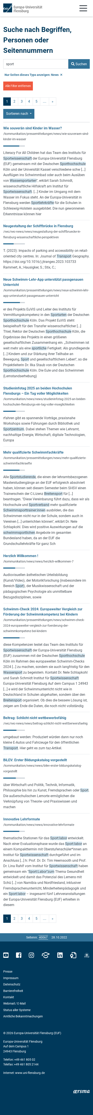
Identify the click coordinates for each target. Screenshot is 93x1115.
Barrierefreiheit (13, 991)
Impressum (10, 978)
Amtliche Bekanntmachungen (23, 1016)
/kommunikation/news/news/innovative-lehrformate (38, 824)
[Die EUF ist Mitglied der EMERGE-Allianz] (87, 955)
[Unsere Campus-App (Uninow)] (46, 955)
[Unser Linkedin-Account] (60, 955)
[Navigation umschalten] (83, 8)
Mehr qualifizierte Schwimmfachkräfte (33, 452)
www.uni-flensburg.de (30, 1073)
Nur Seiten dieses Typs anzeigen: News (32, 75)
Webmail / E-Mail (14, 1003)
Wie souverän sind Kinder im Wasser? (32, 128)
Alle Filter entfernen (18, 86)
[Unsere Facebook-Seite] (18, 955)
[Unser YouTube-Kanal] (6, 955)
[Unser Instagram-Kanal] (31, 955)
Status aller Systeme (16, 1010)
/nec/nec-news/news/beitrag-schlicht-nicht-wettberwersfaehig (45, 723)
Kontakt (8, 997)
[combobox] (35, 64)
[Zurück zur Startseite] (22, 8)
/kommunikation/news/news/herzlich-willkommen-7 (38, 561)
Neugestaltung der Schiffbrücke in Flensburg (38, 226)
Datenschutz (11, 984)
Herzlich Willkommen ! (20, 556)
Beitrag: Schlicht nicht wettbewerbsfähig (34, 718)
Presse (7, 971)
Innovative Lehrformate (21, 819)
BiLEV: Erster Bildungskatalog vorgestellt (35, 760)
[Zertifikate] (73, 955)
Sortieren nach (17, 114)
